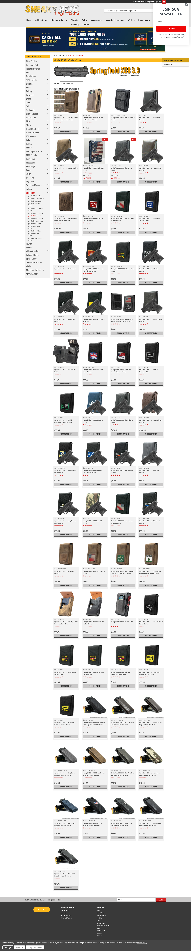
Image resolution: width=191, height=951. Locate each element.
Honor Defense (32, 132)
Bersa (28, 87)
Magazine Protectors (115, 20)
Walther (29, 247)
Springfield (30, 192)
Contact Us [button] (41, 909)
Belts (84, 20)
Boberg (29, 91)
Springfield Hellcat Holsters (35, 201)
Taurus (29, 243)
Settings (7, 947)
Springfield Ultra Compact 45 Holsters (36, 239)
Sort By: (56, 83)
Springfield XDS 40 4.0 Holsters (34, 227)
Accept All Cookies (35, 947)
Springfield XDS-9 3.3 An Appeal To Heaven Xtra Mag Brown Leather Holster (150, 574)
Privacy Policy (142, 943)
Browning (30, 95)
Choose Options (66, 131)
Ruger (28, 170)
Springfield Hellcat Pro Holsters (34, 205)
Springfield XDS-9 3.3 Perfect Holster (122, 622)
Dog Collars (31, 76)
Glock (28, 125)
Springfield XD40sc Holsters (35, 218)
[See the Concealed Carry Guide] (95, 39)
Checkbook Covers (34, 262)
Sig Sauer (30, 181)
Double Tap (31, 117)
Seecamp (30, 177)
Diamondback (32, 114)
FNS (28, 121)
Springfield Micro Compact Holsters (35, 210)
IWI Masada (31, 136)
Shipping (75, 24)
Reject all (19, 947)
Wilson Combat (32, 251)
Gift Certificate (139, 1)
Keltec (29, 144)
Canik (28, 102)
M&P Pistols (31, 155)
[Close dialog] (186, 4)
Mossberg (30, 162)
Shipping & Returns (66, 918)
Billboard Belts (32, 255)
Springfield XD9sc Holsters (35, 221)
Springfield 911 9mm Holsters (36, 196)
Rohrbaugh (30, 166)
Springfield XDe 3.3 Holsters (35, 213)
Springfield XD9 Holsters (34, 224)
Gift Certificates (65, 910)
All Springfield (168, 64)
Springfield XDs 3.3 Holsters (35, 216)
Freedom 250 (32, 65)
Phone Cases (144, 20)
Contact (86, 24)
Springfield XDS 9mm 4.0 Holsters (34, 235)
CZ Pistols (30, 110)
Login (149, 1)
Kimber (29, 147)
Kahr (28, 140)
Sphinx (29, 189)
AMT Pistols (31, 80)
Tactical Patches (33, 68)
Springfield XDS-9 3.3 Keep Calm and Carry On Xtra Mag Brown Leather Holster (122, 574)
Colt (28, 106)
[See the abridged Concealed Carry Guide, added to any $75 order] (141, 40)
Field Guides (31, 61)
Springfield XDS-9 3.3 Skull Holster (65, 269)
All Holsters (40, 20)
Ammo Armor (96, 20)
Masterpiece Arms (34, 151)
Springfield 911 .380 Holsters (36, 198)
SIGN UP (171, 29)
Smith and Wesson (34, 185)
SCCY (28, 174)
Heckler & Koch (32, 129)
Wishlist (63, 913)
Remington (30, 159)
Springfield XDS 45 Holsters (35, 231)
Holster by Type (59, 20)
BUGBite (74, 20)
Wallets (131, 20)
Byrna (28, 98)
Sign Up (157, 1)
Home (29, 20)
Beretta (29, 83)
